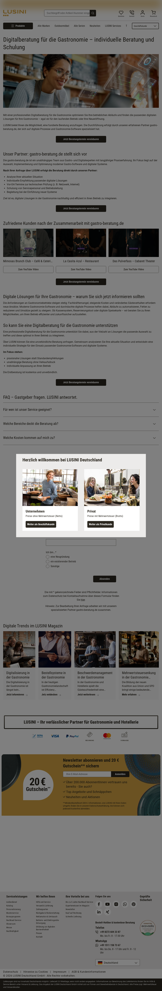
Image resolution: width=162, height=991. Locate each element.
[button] (50, 500)
